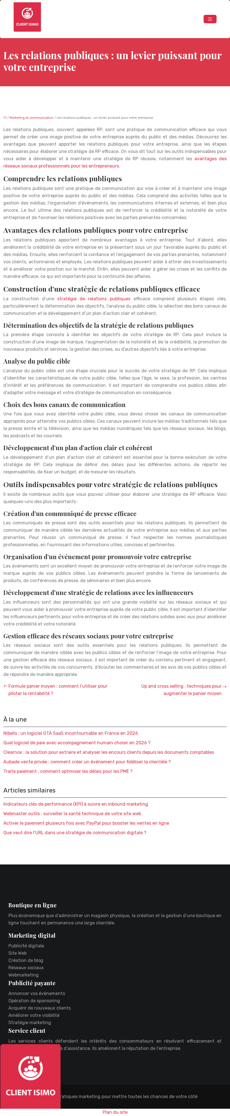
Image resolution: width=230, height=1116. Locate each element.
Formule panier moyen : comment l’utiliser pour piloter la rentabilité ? (57, 689)
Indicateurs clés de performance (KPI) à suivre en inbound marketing (75, 804)
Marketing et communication (32, 118)
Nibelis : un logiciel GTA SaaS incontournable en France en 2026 (70, 733)
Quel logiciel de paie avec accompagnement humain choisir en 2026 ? (77, 742)
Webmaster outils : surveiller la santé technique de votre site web (72, 813)
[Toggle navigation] (210, 19)
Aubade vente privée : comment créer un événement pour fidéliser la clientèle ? (87, 761)
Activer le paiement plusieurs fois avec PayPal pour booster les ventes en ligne (86, 823)
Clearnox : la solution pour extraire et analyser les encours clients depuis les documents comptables (108, 752)
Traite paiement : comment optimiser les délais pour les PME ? (68, 771)
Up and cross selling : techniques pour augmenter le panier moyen (181, 689)
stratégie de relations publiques (93, 298)
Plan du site (115, 1112)
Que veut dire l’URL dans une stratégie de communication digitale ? (74, 832)
